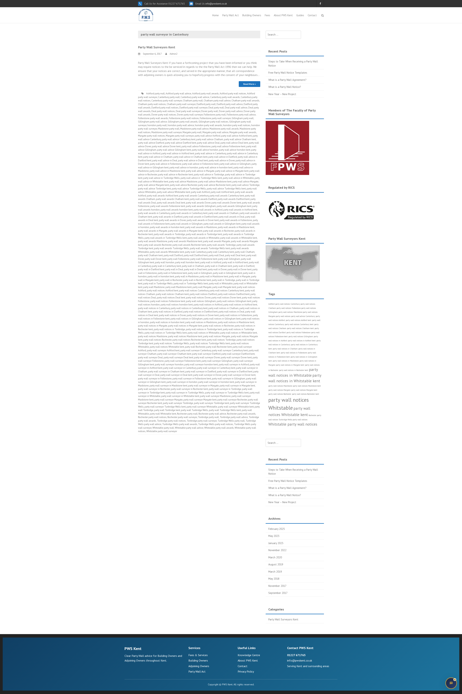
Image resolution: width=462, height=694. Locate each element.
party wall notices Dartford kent (234, 294)
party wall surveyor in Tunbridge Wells (185, 392)
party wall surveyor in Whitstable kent (180, 396)
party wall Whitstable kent (163, 413)
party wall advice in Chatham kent (190, 156)
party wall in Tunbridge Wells (158, 283)
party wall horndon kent (187, 262)
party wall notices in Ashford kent (240, 304)
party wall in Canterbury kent (166, 266)
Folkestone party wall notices (184, 118)
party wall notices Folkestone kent (167, 301)
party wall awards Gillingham (201, 206)
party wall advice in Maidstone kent (167, 170)
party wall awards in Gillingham (187, 223)
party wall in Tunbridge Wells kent (191, 283)
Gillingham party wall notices (213, 121)
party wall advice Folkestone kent (228, 146)
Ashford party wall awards (205, 93)
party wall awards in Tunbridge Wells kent (166, 237)
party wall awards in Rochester (218, 230)
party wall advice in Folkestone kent (200, 163)
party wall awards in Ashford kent (240, 209)
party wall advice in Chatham (158, 156)
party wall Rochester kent (219, 346)
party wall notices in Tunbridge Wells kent (166, 332)
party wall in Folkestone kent (172, 273)
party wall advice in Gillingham (235, 163)
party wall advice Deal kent (234, 142)
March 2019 (275, 571)
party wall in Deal (174, 269)
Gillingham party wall (243, 118)
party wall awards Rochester (157, 244)
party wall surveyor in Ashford (234, 364)
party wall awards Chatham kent (172, 199)
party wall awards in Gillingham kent (222, 223)
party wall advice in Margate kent (232, 170)
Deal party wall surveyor (188, 111)
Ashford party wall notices (233, 93)
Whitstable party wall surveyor (161, 431)
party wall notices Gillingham (201, 301)
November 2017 (277, 586)
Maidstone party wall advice (194, 128)
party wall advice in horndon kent (216, 167)
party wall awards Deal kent (171, 202)
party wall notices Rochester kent (189, 339)
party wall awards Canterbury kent (227, 195)
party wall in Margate (239, 276)
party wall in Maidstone (187, 276)
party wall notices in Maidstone (201, 322)
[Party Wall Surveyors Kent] (146, 14)
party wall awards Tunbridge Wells (171, 248)
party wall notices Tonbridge (221, 339)
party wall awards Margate (216, 241)
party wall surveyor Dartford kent (238, 353)
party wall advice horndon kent (234, 149)
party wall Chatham (245, 251)
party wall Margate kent (224, 287)
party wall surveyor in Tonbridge (225, 389)
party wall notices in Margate (152, 325)
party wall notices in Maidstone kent (236, 322)
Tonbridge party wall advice (234, 417)
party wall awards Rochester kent (189, 244)
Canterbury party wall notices (303, 304)
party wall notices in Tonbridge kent (204, 329)
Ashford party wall (155, 93)
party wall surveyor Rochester (232, 399)
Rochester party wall (187, 413)
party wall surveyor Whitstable (202, 406)
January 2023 (275, 543)
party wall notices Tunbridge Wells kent (210, 343)
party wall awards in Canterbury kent (189, 213)
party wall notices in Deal (231, 311)
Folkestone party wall (215, 114)
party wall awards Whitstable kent (167, 251)
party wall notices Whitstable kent (167, 346)
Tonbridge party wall (208, 417)
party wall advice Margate (245, 181)
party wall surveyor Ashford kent (163, 350)
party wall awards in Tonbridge (169, 234)
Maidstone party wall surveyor (166, 132)
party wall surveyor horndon (169, 364)
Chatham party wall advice (217, 100)
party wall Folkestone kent (203, 258)
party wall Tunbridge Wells (194, 410)
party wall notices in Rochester (218, 325)
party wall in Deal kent (195, 269)
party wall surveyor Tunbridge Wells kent (165, 406)
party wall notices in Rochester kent (293, 370)
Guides (300, 15)
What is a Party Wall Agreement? (287, 80)
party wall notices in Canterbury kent (189, 308)
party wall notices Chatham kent (172, 294)
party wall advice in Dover (222, 160)
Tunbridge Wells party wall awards (179, 424)
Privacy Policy (246, 671)
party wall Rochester (195, 346)
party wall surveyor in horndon (182, 382)
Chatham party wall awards (245, 100)
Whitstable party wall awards (219, 427)
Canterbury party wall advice (195, 97)
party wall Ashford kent (222, 192)
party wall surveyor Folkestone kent (183, 360)
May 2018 (273, 578)
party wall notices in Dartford (167, 311)
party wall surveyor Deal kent (178, 357)
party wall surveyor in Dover (207, 374)
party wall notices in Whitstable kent (238, 332)
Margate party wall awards (242, 132)
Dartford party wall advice (230, 104)
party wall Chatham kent (150, 255)
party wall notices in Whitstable (203, 332)
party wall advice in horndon (183, 167)
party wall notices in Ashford (208, 304)
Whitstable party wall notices (292, 424)
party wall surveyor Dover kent (236, 357)
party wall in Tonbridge (223, 280)
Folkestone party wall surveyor (215, 118)
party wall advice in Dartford (222, 156)
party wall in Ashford (210, 262)
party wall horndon (164, 262)
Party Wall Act (230, 15)
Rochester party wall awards (241, 413)
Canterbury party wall (169, 97)
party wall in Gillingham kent (227, 273)
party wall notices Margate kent (304, 390)
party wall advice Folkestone (196, 146)
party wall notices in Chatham (223, 308)
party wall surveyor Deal (150, 357)
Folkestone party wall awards (153, 118)
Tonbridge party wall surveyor (202, 420)
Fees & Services (198, 655)
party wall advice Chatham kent (240, 139)
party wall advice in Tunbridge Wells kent (201, 177)
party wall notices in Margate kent (185, 325)
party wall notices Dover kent (226, 297)
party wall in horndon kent (161, 276)
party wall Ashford (200, 192)
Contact (312, 15)
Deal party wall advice (236, 107)
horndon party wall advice (181, 125)
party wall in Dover (217, 269)
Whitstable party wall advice (189, 427)
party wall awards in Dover (172, 220)
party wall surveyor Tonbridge (178, 403)
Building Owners (251, 15)
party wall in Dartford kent (151, 269)
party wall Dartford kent (196, 255)
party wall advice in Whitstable (238, 177)
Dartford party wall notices (164, 107)
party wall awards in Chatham (223, 213)
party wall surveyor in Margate (203, 385)
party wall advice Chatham (209, 139)
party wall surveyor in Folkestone (155, 378)
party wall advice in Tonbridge (209, 174)
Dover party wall (209, 111)
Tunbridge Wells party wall (231, 420)
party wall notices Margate (216, 336)
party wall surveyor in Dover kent (239, 374)
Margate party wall (192, 132)
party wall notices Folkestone (298, 332)
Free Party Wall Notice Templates (287, 72)
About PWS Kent (283, 15)
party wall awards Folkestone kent (167, 206)
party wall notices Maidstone (152, 336)
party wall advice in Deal (164, 160)
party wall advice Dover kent (166, 146)
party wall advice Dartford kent (180, 142)
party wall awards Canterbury (194, 195)
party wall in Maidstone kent (214, 276)
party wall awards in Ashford (208, 209)
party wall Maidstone (154, 287)
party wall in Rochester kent (197, 280)
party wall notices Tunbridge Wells (171, 343)
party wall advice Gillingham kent (174, 149)
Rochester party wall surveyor (182, 417)
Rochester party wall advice (212, 413)
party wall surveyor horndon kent (201, 364)
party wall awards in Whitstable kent (238, 237)
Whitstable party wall (163, 427)
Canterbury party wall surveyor (166, 100)
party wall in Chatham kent (218, 266)
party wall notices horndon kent (177, 304)
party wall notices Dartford (203, 294)
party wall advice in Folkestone (165, 163)
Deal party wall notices (163, 111)
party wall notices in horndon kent (167, 322)
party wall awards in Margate (152, 230)
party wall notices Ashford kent (162, 290)
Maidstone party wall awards (224, 128)
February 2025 (276, 529)
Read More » (249, 84)
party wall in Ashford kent (235, 262)
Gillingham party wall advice (152, 121)
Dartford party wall (206, 104)
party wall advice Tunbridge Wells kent (226, 188)
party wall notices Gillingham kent (234, 301)
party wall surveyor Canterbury (195, 350)
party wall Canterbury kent (220, 251)
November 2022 (277, 550)
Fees (267, 15)
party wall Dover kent (156, 258)
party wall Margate (202, 287)
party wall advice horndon (205, 149)
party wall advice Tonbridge (246, 185)
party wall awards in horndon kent (167, 227)
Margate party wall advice (215, 132)
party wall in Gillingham (200, 273)
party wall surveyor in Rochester (154, 389)
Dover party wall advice (231, 111)
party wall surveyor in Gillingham (228, 378)
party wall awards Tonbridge (221, 244)
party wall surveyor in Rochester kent (189, 389)
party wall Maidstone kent (178, 287)
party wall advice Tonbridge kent (154, 188)
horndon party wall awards (208, 125)
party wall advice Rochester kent (214, 185)
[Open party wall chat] (451, 683)
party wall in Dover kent (240, 269)
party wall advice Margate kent (153, 185)
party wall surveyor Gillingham (217, 360)
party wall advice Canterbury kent (178, 139)
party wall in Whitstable (221, 283)
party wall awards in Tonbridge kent (204, 234)
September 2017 (277, 593)
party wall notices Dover (198, 297)
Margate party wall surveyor (180, 135)
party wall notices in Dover (172, 315)
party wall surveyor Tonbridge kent (211, 403)
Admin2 (173, 53)
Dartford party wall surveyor (193, 107)
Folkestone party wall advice (241, 114)
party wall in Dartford (243, 266)
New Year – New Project (282, 94)
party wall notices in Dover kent (203, 315)
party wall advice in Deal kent (193, 160)
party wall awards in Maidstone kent (236, 227)
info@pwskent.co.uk (216, 3)
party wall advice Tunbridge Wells (189, 188)
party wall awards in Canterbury (154, 213)
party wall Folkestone (178, 258)
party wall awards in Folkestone (236, 220)
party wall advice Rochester (183, 185)
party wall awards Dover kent (226, 202)
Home (215, 15)
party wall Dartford (173, 255)
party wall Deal (216, 255)
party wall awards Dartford (203, 199)
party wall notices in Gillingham (187, 318)
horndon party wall (157, 125)
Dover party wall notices (163, 114)
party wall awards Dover (198, 202)
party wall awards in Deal (231, 216)
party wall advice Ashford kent (236, 135)
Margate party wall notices (151, 135)
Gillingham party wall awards (183, 121)
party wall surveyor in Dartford (200, 371)
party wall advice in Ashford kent (177, 153)
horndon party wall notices (236, 125)
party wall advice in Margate (200, 170)
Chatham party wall (193, 100)
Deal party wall (216, 107)
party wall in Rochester (171, 280)
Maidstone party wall (168, 128)
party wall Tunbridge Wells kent (225, 410)
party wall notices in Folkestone (236, 315)
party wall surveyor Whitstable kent (236, 406)
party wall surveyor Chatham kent (174, 353)
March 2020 (275, 557)
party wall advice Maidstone (183, 181)
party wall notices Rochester (157, 339)
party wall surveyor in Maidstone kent (168, 385)
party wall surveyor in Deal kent (176, 374)
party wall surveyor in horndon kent (216, 382)
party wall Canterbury (195, 251)
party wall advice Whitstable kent (173, 192)
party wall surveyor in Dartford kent (234, 371)
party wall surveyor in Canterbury (179, 367)
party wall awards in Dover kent (203, 220)
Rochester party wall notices (152, 417)
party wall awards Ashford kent (162, 195)
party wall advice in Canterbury (210, 153)
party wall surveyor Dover (207, 357)
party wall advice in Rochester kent (175, 174)
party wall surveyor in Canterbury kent (216, 367)
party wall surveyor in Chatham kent (166, 371)
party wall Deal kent (235, 255)
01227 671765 (296, 655)
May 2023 (273, 536)
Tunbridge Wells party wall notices (215, 424)
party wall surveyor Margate (168, 399)
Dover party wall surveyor (190, 114)
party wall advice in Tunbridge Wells (161, 177)
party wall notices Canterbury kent (227, 290)
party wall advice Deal (208, 142)
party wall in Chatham (193, 266)
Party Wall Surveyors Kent (156, 47)
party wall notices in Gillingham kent (222, 318)
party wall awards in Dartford (167, 216)
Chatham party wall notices (152, 104)
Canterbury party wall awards (225, 97)
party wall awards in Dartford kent (200, 216)
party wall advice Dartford (151, 142)
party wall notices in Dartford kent (200, 311)
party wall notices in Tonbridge (169, 329)
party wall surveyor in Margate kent (237, 385)
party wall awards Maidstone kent (185, 241)
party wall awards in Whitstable (203, 237)
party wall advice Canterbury (303, 316)
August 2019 (275, 564)
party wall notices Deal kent (171, 297)
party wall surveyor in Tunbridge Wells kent (227, 392)
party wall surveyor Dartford (206, 353)
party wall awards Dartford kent (234, 199)
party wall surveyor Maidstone (215, 396)
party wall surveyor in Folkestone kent (192, 378)
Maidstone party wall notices (305, 312)
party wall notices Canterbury (194, 290)
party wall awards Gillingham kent (234, 206)
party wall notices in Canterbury (154, 308)
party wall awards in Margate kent (185, 230)
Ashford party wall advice (178, 93)
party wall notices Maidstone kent (185, 336)
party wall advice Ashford (207, 135)
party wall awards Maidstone (152, 241)
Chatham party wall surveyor (181, 104)
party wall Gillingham (229, 258)
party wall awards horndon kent (177, 209)
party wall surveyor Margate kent (200, 399)
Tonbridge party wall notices (171, 420)
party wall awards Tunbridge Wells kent (210, 248)
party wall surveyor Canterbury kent (230, 350)
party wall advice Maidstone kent (215, 181)
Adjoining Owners (198, 666)
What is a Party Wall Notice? (284, 87)
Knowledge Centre (249, 655)
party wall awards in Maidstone (201, 227)
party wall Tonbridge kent (167, 410)
